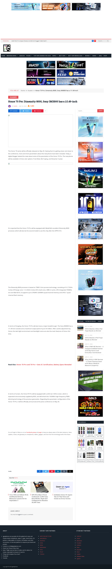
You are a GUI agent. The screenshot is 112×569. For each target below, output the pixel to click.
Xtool (78, 552)
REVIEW (87, 55)
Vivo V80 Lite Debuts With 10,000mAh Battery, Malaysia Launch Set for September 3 (18, 497)
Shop (105, 55)
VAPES (54, 55)
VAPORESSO (43, 538)
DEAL (100, 55)
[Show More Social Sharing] (45, 110)
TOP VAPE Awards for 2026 (42, 55)
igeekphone (15, 566)
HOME (3, 55)
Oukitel (78, 554)
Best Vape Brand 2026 (75, 55)
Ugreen (79, 558)
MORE (94, 55)
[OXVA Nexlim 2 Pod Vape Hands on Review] (80, 337)
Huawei (13, 97)
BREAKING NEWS (11, 55)
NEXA (41, 545)
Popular (80, 321)
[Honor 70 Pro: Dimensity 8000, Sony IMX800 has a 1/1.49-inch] (40, 131)
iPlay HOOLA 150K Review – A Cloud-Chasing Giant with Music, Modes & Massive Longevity (94, 362)
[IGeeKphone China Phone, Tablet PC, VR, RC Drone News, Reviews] (7, 48)
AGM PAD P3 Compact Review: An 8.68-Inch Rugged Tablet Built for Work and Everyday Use (30, 41)
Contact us (6, 546)
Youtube (5, 558)
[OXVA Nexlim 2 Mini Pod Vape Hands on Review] (80, 328)
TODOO (42, 554)
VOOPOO (42, 540)
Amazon (22, 55)
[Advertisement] (56, 24)
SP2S (41, 549)
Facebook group (31, 432)
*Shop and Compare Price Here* (11, 554)
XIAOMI (100, 321)
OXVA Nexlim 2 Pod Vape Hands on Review (94, 339)
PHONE (28, 55)
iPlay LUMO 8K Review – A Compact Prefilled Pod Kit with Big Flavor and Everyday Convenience (94, 349)
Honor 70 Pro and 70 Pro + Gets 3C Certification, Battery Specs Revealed (43, 365)
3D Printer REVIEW (91, 321)
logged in (20, 514)
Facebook (5, 556)
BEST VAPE (62, 55)
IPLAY (41, 552)
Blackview (79, 540)
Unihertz (79, 545)
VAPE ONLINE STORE (45, 536)
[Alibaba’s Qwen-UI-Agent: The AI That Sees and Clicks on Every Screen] (63, 487)
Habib (15, 106)
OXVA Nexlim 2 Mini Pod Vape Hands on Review (93, 330)
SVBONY (79, 536)
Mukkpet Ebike (80, 556)
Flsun (78, 547)
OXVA (41, 543)
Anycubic (79, 549)
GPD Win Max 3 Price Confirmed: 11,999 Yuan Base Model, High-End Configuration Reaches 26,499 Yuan (40, 498)
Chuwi (78, 538)
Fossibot (79, 543)
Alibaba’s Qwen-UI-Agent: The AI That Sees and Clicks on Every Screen (63, 497)
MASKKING (43, 547)
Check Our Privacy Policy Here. (11, 548)
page (40, 432)
